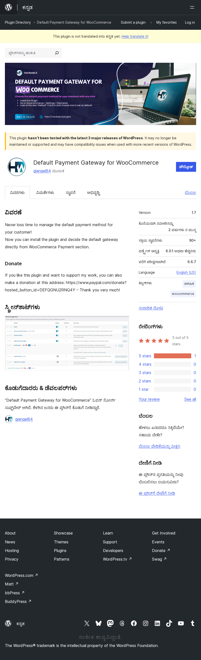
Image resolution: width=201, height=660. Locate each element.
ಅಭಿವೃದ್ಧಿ (93, 192)
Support (110, 541)
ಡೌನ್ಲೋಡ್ (186, 167)
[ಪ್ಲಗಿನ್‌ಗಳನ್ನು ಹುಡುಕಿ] (57, 53)
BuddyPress (18, 601)
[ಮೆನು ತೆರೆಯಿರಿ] (193, 7)
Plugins (60, 550)
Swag (159, 559)
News (10, 541)
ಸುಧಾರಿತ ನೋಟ (151, 307)
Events (158, 541)
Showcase (63, 533)
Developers (113, 550)
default (189, 283)
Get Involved (164, 533)
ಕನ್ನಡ (20, 623)
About (10, 533)
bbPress (15, 592)
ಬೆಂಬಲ (190, 192)
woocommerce (183, 294)
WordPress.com (21, 575)
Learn (108, 533)
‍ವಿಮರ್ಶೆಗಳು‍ (45, 192)
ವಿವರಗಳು (17, 192)
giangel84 (42, 170)
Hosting (12, 550)
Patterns (61, 559)
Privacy (11, 559)
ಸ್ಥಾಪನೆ (70, 192)
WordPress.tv (117, 559)
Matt (12, 583)
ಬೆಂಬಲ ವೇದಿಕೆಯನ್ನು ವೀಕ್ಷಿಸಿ (159, 446)
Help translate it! (135, 36)
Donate (161, 550)
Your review (149, 399)
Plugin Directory (18, 22)
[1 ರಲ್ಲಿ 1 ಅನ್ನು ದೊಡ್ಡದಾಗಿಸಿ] (122, 322)
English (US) (186, 272)
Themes (61, 541)
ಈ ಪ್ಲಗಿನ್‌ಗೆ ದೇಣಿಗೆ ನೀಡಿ (157, 493)
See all (190, 399)
